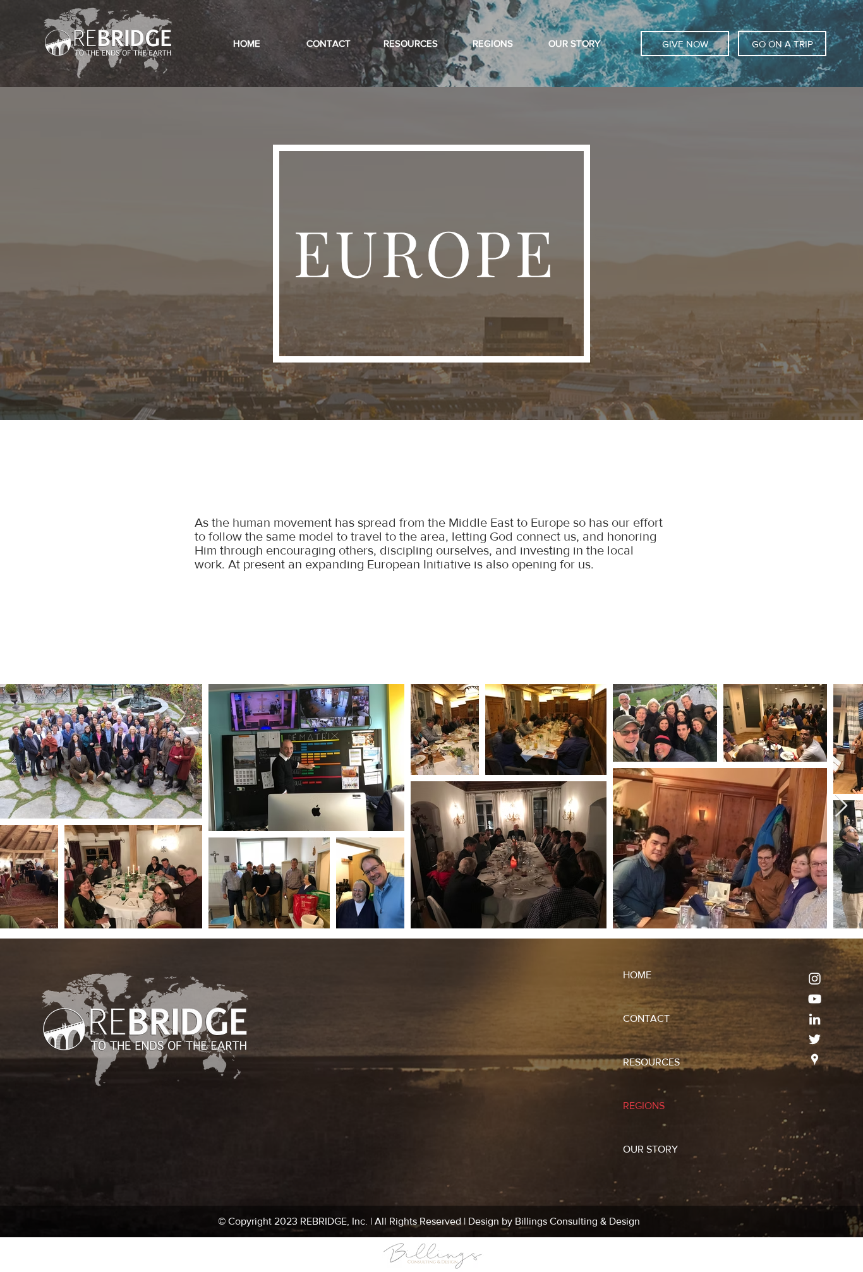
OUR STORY (650, 1149)
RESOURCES (651, 1062)
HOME (637, 974)
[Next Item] (841, 806)
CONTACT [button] (646, 1018)
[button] (328, 43)
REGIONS (644, 1105)
